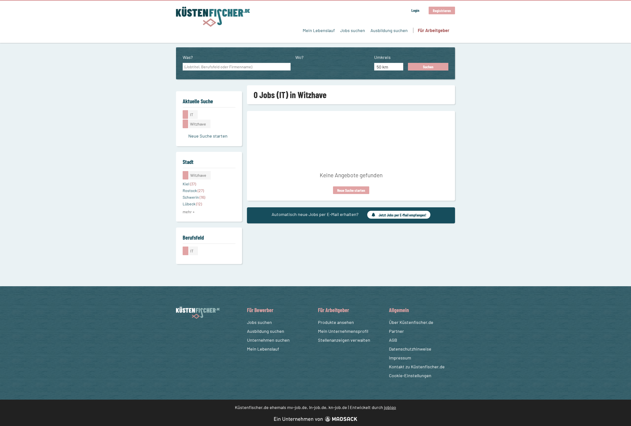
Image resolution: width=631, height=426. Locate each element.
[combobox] (237, 67)
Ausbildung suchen (389, 30)
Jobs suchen (352, 30)
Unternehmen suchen (268, 340)
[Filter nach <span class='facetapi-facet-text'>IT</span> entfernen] (185, 114)
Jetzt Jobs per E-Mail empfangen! (402, 215)
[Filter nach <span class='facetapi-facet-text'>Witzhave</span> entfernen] (185, 124)
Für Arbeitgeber (433, 30)
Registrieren (442, 10)
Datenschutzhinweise (410, 349)
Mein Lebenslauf (319, 30)
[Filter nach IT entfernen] (186, 251)
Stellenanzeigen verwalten (344, 340)
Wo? (299, 57)
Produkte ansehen (336, 322)
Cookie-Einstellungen (410, 375)
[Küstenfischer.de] (213, 17)
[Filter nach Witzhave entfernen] (186, 175)
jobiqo (390, 407)
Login (415, 10)
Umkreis (382, 57)
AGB (393, 340)
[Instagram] (189, 330)
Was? (188, 57)
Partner (396, 331)
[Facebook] (180, 330)
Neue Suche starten (351, 190)
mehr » (189, 211)
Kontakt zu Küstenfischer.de (417, 366)
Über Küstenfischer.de (411, 322)
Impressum (400, 357)
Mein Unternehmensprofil (343, 331)
